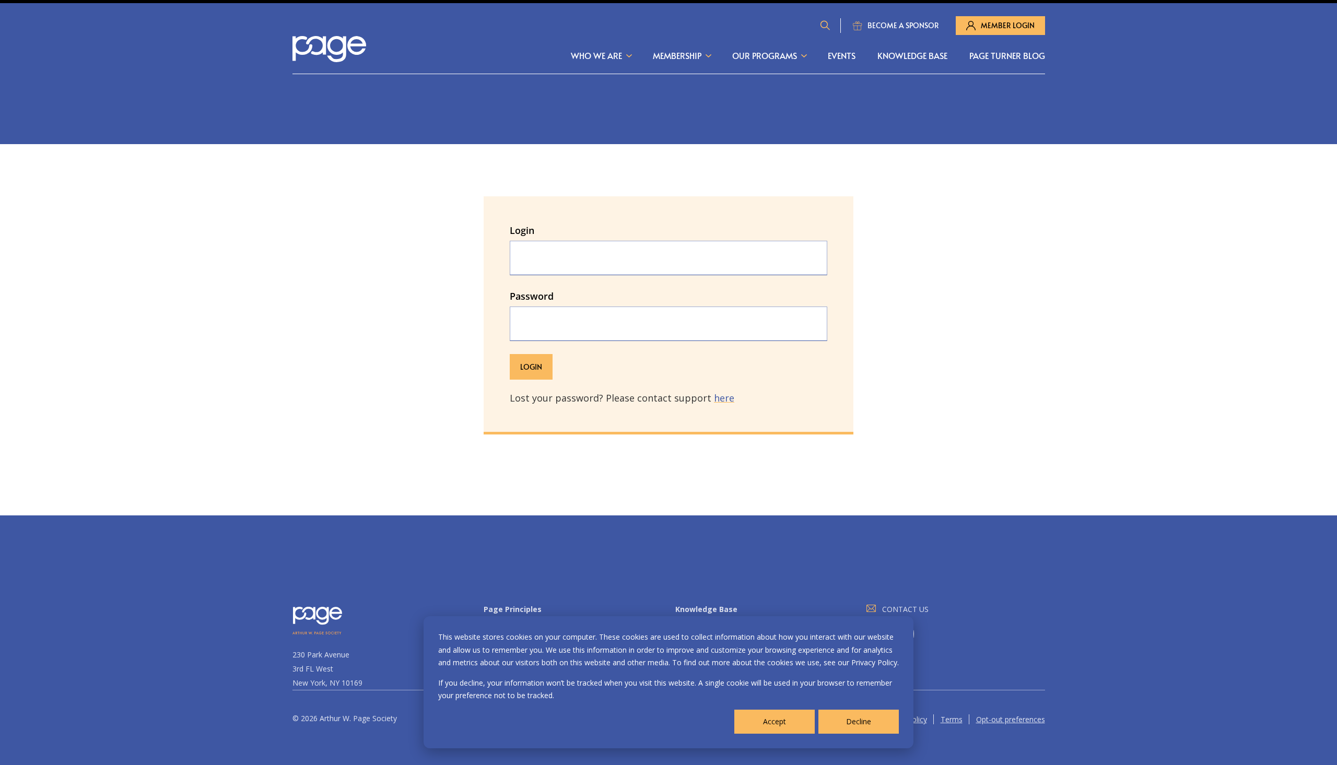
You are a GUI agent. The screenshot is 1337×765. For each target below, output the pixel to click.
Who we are (596, 55)
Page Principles (513, 609)
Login (522, 230)
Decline (858, 721)
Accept (774, 721)
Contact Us (905, 609)
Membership (677, 55)
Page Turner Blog (1007, 55)
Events (841, 55)
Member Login (1008, 25)
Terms (952, 719)
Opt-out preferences (1010, 719)
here (724, 398)
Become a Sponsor (903, 25)
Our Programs (764, 55)
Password (532, 296)
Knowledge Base (912, 55)
